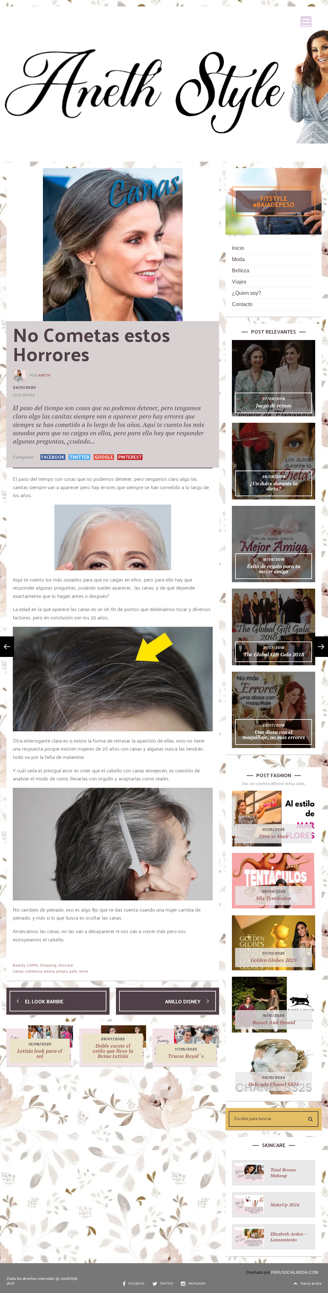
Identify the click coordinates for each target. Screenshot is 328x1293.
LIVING (32, 964)
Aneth (44, 375)
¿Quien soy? (246, 293)
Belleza (240, 270)
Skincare (65, 964)
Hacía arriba (311, 1283)
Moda (238, 259)
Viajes (239, 282)
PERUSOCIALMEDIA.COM (294, 1272)
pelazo (62, 970)
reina (83, 970)
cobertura (33, 970)
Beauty (19, 964)
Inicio (238, 248)
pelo (73, 970)
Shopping (48, 964)
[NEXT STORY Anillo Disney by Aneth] (321, 646)
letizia (49, 970)
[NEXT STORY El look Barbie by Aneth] (7, 646)
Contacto (242, 304)
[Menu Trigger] (306, 21)
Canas (18, 970)
